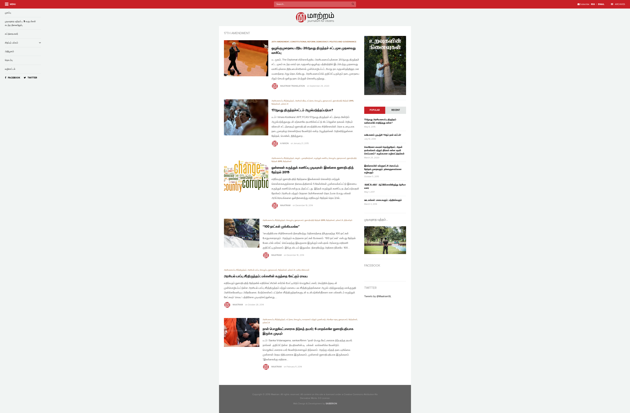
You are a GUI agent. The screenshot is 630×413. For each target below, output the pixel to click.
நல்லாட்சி (284, 104)
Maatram (285, 205)
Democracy (322, 42)
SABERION (331, 403)
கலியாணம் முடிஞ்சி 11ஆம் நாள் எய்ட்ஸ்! (382, 135)
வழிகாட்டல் (10, 69)
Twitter (32, 77)
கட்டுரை (310, 101)
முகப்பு (8, 12)
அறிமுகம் (9, 51)
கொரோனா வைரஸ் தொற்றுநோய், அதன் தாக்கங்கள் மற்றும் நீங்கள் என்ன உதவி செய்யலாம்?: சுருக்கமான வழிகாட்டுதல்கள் (384, 150)
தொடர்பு (9, 60)
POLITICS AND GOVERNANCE (342, 42)
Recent (395, 110)
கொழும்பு (318, 101)
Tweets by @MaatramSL (377, 296)
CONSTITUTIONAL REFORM (302, 42)
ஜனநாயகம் (327, 101)
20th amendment (280, 42)
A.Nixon (284, 143)
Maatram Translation (292, 86)
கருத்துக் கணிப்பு (321, 158)
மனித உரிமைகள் (302, 270)
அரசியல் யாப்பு (253, 270)
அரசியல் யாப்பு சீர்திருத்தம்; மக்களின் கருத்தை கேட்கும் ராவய (266, 276)
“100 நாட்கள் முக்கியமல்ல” (281, 227)
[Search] (353, 4)
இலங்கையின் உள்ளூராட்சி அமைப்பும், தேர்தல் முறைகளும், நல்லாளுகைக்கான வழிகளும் (383, 169)
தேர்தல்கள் (276, 104)
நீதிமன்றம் (348, 220)
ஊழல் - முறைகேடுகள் (304, 158)
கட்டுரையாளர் (11, 33)
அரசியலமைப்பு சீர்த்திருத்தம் (283, 101)
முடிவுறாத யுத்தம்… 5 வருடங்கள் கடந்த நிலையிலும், (20, 23)
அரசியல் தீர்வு (300, 101)
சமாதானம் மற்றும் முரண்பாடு (314, 319)
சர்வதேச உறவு (332, 319)
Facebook (14, 77)
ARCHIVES (619, 4)
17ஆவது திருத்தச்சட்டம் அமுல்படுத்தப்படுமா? (302, 110)
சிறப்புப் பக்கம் (11, 42)
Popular (375, 110)
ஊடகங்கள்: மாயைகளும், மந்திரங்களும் (383, 200)
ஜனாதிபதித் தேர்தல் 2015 (343, 101)
